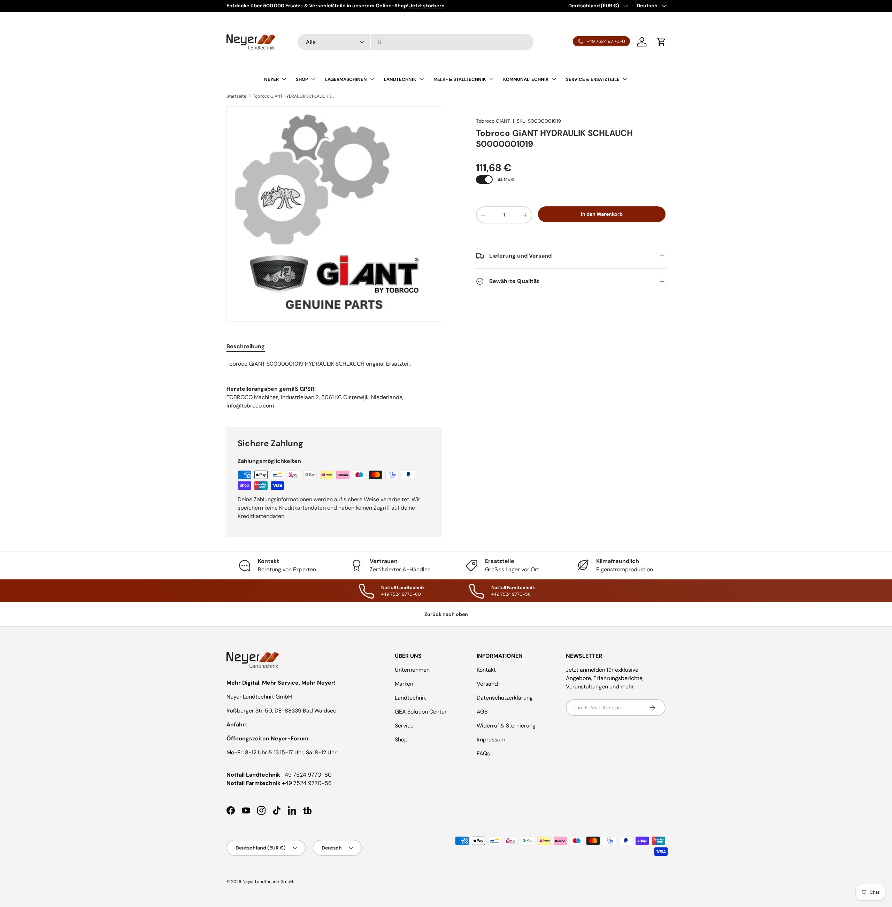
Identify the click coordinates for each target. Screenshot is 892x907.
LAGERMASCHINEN (346, 79)
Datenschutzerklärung (505, 697)
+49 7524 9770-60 (307, 774)
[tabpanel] (334, 364)
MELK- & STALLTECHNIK (459, 79)
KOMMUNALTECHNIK (526, 79)
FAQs (483, 753)
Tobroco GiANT (493, 121)
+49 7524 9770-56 (307, 783)
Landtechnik (410, 697)
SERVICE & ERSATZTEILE (593, 79)
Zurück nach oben (446, 614)
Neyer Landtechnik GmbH (268, 881)
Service (404, 725)
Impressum (491, 739)
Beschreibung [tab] (245, 346)
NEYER (271, 79)
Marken (404, 683)
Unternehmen (412, 669)
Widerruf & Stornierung (506, 725)
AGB (482, 711)
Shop (401, 739)
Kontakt (486, 669)
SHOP (302, 79)
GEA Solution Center (421, 711)
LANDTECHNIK (400, 79)
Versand (487, 683)
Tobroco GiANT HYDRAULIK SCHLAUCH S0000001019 (295, 96)
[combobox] (415, 42)
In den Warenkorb (602, 214)
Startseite (236, 96)
